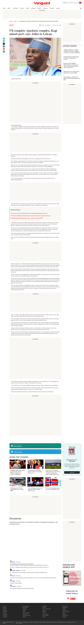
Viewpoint (64, 614)
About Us (20, 622)
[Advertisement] (35, 102)
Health (24, 611)
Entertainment (26, 606)
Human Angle (25, 614)
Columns (52, 8)
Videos (63, 612)
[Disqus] (35, 543)
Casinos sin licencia (19, 623)
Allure (4, 606)
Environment (25, 607)
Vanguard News (42, 3)
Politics (22, 8)
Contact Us (31, 622)
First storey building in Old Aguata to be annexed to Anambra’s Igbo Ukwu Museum (31, 215)
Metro (27, 8)
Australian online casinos (71, 622)
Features (24, 608)
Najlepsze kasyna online (62, 622)
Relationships (45, 614)
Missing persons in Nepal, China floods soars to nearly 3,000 (71, 72)
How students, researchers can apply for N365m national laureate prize (72, 78)
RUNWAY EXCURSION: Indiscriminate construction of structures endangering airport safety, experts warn (71, 65)
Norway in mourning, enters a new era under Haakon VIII (53, 488)
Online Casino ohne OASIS (44, 622)
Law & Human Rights (46, 608)
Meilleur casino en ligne (53, 622)
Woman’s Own (65, 615)
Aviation (4, 607)
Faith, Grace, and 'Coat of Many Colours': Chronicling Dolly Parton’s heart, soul (29, 213)
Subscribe (72, 472)
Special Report (45, 615)
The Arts (64, 608)
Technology (64, 607)
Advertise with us (26, 622)
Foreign (24, 610)
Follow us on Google (46, 25)
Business (33, 8)
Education (5, 615)
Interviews (44, 606)
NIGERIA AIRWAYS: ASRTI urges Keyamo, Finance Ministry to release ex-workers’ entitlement (72, 51)
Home (4, 8)
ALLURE (57, 8)
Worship (64, 617)
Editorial (45, 8)
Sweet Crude (65, 606)
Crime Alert (5, 611)
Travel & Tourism (65, 611)
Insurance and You (26, 615)
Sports (39, 8)
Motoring (44, 611)
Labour (44, 607)
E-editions (15, 8)
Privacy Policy (36, 622)
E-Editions (5, 617)
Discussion (5, 614)
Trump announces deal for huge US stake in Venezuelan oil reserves (71, 58)
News (9, 8)
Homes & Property (26, 612)
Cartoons (64, 610)
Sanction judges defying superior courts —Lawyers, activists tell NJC (27, 218)
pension (24, 617)
